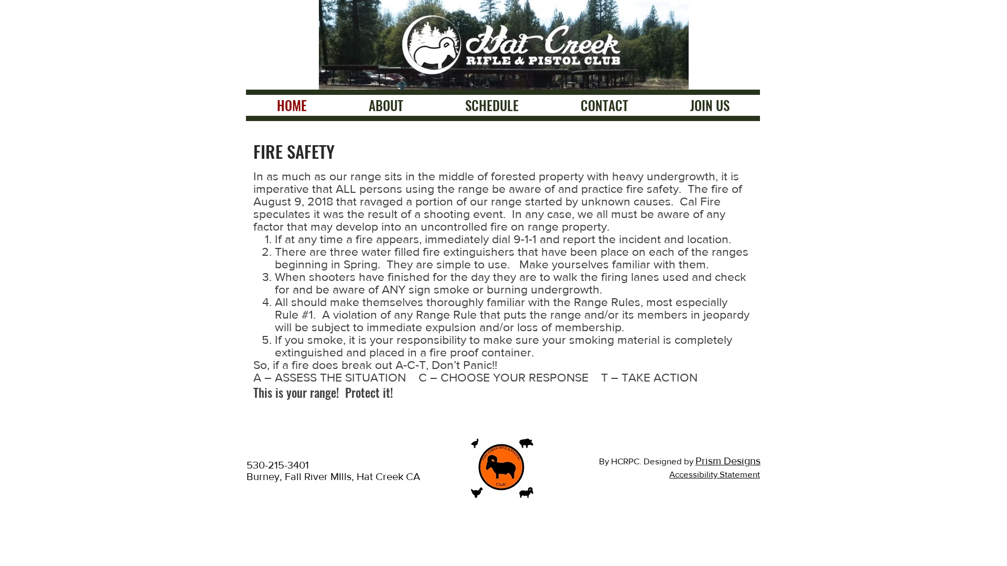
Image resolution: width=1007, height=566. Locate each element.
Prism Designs (727, 460)
